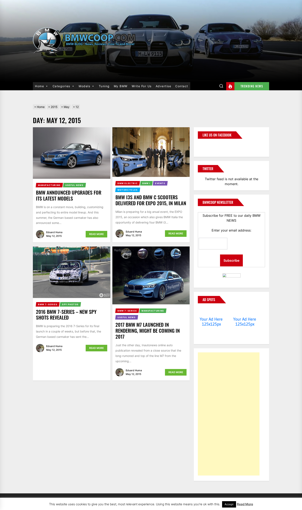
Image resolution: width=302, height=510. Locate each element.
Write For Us (142, 86)
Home (39, 86)
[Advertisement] (228, 414)
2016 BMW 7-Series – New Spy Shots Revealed (66, 314)
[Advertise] (211, 311)
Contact (181, 86)
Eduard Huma (54, 232)
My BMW (121, 86)
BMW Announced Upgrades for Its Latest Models (68, 195)
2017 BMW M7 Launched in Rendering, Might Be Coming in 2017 (147, 330)
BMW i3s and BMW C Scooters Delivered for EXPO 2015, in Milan (150, 200)
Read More (96, 234)
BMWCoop (211, 145)
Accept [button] (229, 504)
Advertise (163, 86)
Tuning (104, 86)
